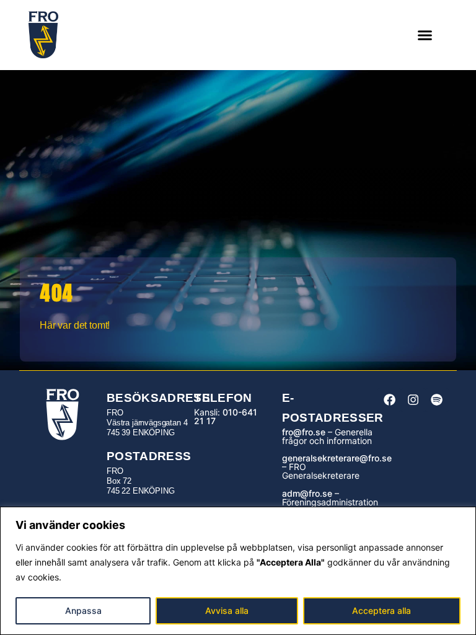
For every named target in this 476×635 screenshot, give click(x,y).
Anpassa (83, 610)
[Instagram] (413, 400)
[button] (425, 35)
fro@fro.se (303, 432)
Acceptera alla (381, 610)
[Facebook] (389, 400)
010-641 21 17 (225, 416)
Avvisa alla (227, 610)
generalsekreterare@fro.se (337, 458)
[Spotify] (437, 400)
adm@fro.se (307, 493)
